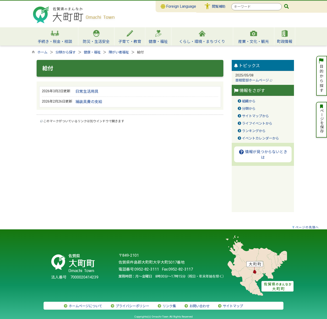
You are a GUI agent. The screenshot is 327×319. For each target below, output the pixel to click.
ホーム (42, 52)
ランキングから (253, 131)
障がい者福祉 (119, 52)
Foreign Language (180, 6)
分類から (248, 109)
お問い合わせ (198, 306)
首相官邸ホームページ (252, 80)
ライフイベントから (257, 124)
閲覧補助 (218, 7)
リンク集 (169, 306)
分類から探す (66, 52)
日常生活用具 (86, 91)
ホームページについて (85, 306)
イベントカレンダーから (260, 138)
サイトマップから (255, 116)
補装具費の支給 (88, 101)
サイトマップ (232, 306)
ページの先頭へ (307, 227)
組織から (248, 101)
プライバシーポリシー (132, 306)
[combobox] (256, 6)
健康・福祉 (92, 52)
